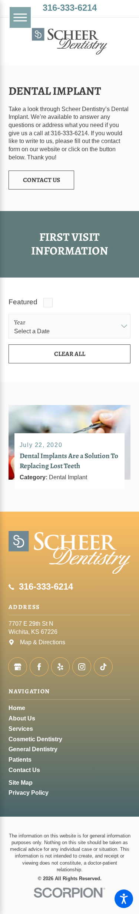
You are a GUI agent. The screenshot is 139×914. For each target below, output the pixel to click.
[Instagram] (81, 666)
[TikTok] (103, 666)
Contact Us (41, 179)
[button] (124, 898)
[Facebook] (39, 666)
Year (20, 322)
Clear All (69, 353)
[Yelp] (60, 666)
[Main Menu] (20, 17)
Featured (23, 302)
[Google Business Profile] (17, 666)
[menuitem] (69, 708)
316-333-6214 (70, 8)
